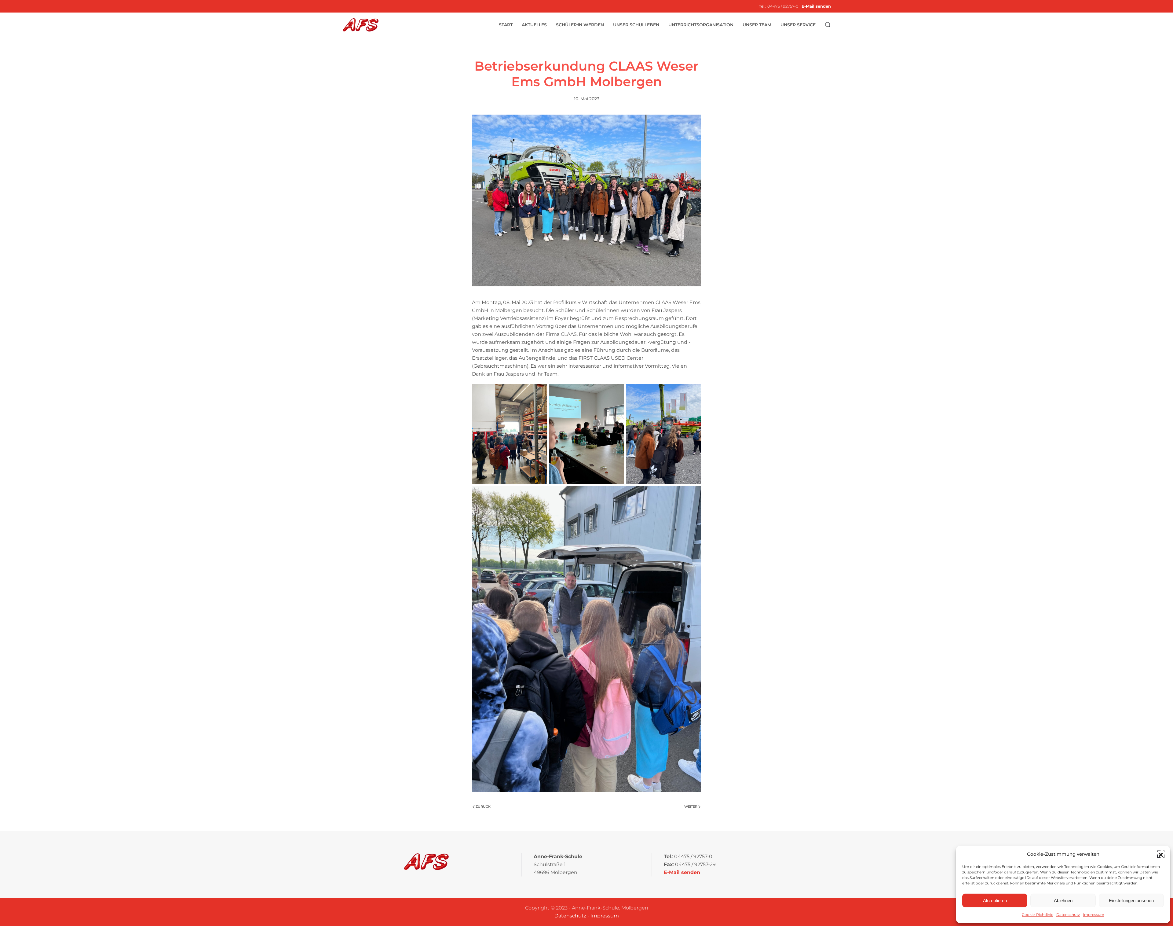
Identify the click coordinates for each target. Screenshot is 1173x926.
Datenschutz (1068, 914)
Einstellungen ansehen (1131, 900)
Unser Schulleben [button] (636, 25)
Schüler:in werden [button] (580, 25)
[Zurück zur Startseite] (360, 25)
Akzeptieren (995, 900)
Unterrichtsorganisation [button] (700, 25)
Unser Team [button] (757, 25)
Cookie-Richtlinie (1037, 914)
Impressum (1093, 914)
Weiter (690, 806)
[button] (1161, 854)
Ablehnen (1063, 900)
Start (506, 25)
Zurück (483, 806)
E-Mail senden (816, 6)
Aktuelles (534, 25)
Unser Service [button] (798, 25)
